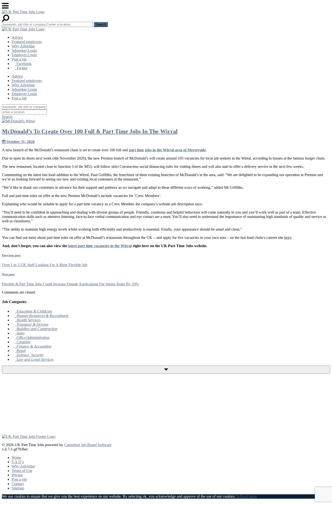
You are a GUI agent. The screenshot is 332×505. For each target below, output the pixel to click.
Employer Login (24, 55)
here (287, 237)
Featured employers (27, 42)
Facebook (23, 64)
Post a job (19, 59)
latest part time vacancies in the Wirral (100, 246)
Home (16, 457)
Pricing (17, 475)
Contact (18, 484)
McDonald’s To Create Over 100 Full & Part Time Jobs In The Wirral (90, 131)
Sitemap (18, 488)
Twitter (21, 68)
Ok (237, 496)
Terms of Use (22, 471)
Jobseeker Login (24, 50)
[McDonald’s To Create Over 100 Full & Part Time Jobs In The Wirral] (18, 121)
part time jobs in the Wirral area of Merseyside (167, 150)
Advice (17, 37)
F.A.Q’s (18, 462)
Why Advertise (23, 46)
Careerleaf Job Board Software (88, 445)
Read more (248, 496)
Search (7, 117)
